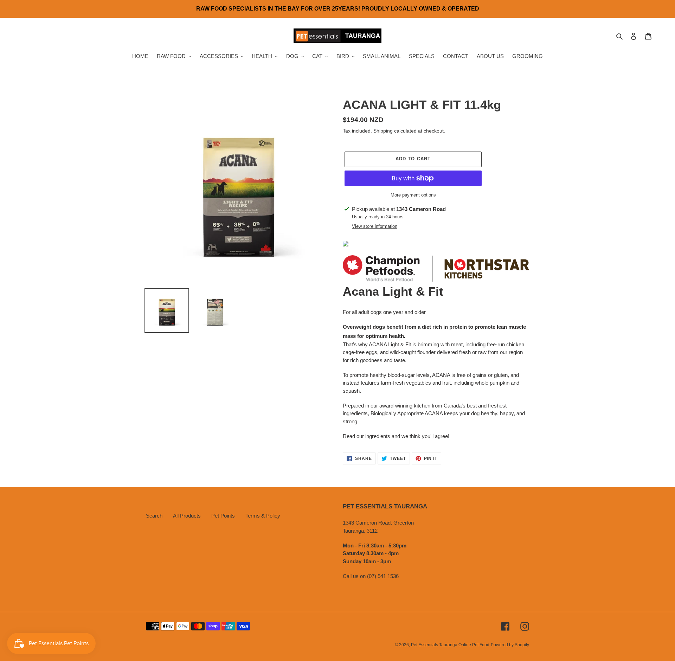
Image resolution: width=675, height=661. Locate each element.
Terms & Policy (262, 516)
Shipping (383, 131)
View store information (374, 226)
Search (154, 516)
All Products (187, 516)
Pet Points (223, 516)
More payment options (413, 195)
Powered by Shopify (510, 644)
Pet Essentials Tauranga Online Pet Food (450, 644)
